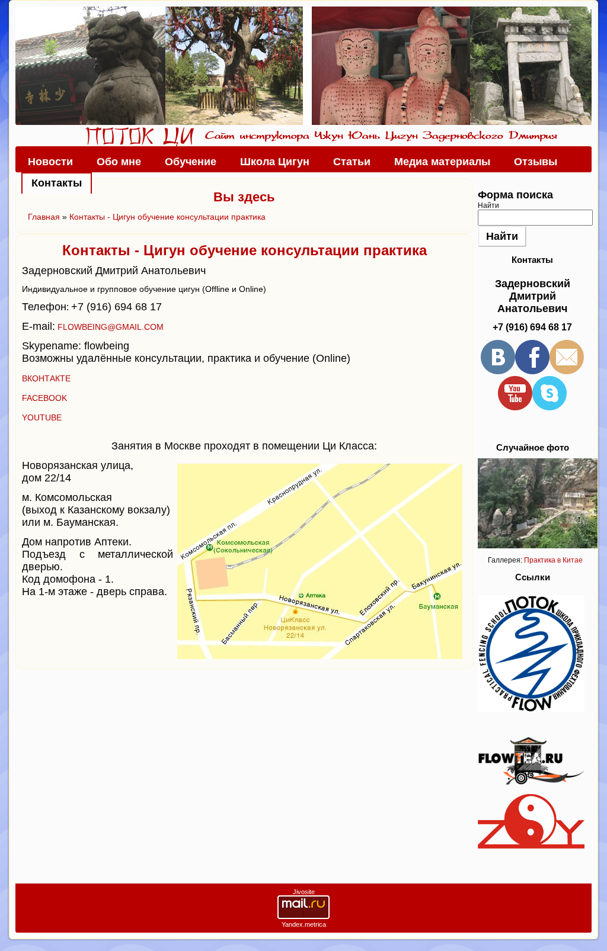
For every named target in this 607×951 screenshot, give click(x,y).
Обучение (190, 162)
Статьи (351, 162)
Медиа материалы (442, 162)
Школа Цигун (274, 162)
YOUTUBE (42, 417)
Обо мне (119, 162)
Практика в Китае (553, 560)
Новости (50, 162)
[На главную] (303, 66)
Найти (488, 205)
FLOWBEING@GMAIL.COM (110, 327)
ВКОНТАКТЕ (46, 378)
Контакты (56, 183)
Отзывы (535, 162)
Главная (44, 216)
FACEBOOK (44, 398)
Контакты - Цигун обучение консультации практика (167, 216)
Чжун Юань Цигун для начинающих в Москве (139, 136)
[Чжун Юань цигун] (531, 846)
